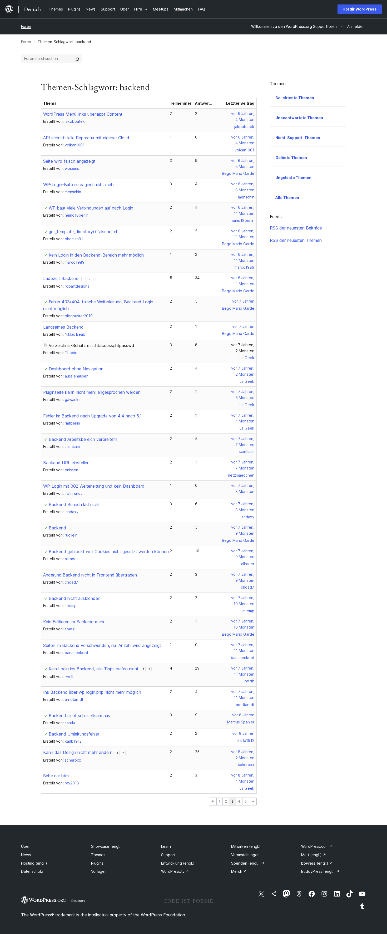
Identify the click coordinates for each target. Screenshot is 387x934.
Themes (98, 855)
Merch (239, 871)
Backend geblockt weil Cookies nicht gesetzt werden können (109, 551)
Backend (57, 527)
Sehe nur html (56, 775)
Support (168, 855)
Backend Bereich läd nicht (74, 504)
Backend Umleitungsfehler (74, 734)
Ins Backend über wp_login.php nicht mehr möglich (92, 692)
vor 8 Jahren (243, 715)
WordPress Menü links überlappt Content (82, 114)
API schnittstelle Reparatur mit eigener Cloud (86, 137)
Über (25, 846)
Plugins (97, 863)
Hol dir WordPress (360, 9)
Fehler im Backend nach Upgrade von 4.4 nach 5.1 (92, 415)
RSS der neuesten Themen (296, 240)
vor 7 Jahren (243, 301)
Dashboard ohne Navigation (76, 368)
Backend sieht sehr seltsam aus (79, 715)
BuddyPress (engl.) (320, 871)
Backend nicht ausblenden (74, 598)
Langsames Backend (63, 327)
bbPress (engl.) (317, 863)
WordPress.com (317, 846)
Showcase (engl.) (106, 846)
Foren (26, 26)
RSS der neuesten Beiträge (296, 228)
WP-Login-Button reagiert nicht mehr (79, 184)
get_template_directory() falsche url (83, 231)
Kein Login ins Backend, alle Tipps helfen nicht (93, 668)
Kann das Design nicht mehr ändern (77, 752)
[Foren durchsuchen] (77, 58)
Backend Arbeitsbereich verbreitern (83, 439)
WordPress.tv (175, 871)
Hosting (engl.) (34, 863)
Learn (166, 846)
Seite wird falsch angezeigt (69, 161)
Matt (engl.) (313, 855)
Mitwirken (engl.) (246, 846)
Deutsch (78, 901)
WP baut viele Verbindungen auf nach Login (91, 208)
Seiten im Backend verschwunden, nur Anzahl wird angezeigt (102, 645)
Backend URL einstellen (66, 462)
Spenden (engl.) (247, 863)
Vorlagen (99, 871)
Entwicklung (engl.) (178, 863)
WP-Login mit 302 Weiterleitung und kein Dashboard (94, 486)
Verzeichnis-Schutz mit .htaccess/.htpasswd (91, 345)
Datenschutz (32, 871)
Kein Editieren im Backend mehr (74, 621)
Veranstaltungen (245, 855)
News (26, 855)
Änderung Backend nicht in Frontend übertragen (90, 575)
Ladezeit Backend (61, 278)
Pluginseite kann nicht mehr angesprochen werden (92, 392)
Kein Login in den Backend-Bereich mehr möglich (96, 255)
